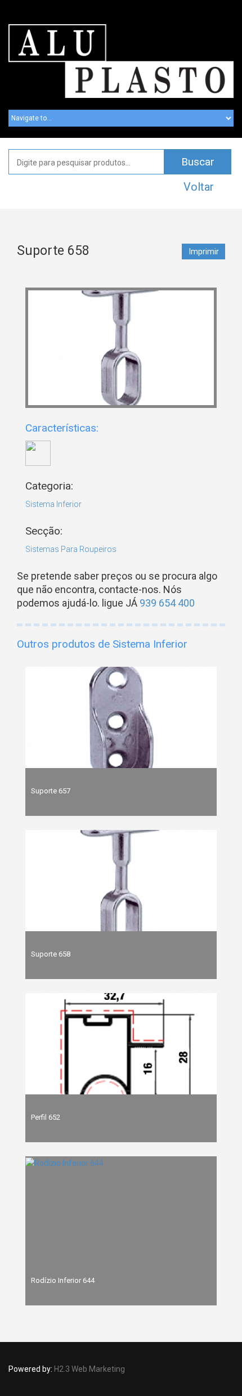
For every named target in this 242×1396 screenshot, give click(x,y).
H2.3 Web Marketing (89, 1368)
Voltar (198, 187)
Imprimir (204, 251)
